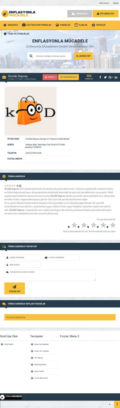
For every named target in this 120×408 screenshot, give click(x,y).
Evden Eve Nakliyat (41, 344)
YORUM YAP (14, 291)
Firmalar (11, 79)
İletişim (116, 3)
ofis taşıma (38, 358)
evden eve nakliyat (41, 351)
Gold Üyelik (8, 344)
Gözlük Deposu (30, 79)
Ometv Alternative (41, 378)
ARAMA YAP (85, 56)
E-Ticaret (20, 79)
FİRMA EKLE (82, 13)
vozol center (39, 371)
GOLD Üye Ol (104, 3)
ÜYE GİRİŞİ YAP (107, 13)
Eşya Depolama (40, 365)
